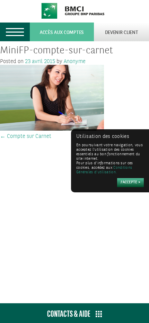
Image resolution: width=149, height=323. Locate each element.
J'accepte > (130, 182)
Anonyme (75, 61)
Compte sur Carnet (25, 136)
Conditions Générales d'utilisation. (104, 170)
